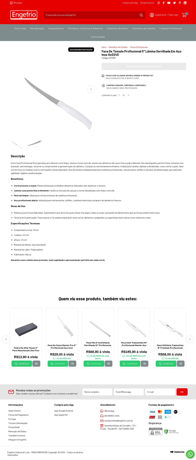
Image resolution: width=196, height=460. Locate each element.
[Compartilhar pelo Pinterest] (128, 95)
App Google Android (63, 410)
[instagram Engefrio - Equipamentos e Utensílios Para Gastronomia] (158, 2)
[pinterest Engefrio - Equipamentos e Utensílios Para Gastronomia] (180, 2)
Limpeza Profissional (171, 28)
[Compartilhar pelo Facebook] (119, 95)
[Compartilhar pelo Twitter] (123, 95)
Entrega (12, 419)
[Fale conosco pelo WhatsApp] (190, 454)
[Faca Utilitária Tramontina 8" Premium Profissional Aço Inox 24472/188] (181, 364)
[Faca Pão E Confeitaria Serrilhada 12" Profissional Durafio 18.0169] (108, 364)
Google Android (147, 3)
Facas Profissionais (139, 47)
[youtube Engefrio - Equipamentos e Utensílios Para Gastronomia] (169, 2)
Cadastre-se (160, 15)
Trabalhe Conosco (16, 435)
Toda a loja (20, 28)
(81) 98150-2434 (111, 415)
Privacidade (14, 427)
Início (104, 47)
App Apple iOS (61, 414)
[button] (91, 89)
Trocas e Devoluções (17, 423)
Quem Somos (14, 410)
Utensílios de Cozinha (143, 28)
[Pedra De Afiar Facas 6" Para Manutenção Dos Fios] (36, 364)
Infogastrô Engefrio (17, 439)
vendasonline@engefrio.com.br (118, 420)
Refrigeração (37, 28)
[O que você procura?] (141, 15)
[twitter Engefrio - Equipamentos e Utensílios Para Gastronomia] (174, 2)
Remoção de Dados (17, 431)
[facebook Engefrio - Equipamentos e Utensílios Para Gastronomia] (164, 2)
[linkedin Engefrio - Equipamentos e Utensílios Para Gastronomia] (185, 2)
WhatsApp (17, 3)
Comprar (23, 363)
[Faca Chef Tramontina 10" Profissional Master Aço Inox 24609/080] (144, 364)
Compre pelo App (130, 3)
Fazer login (173, 15)
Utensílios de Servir (117, 28)
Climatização (98, 36)
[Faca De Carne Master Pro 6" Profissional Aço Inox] (72, 364)
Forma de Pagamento (18, 414)
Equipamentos (56, 28)
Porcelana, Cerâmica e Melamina (85, 28)
